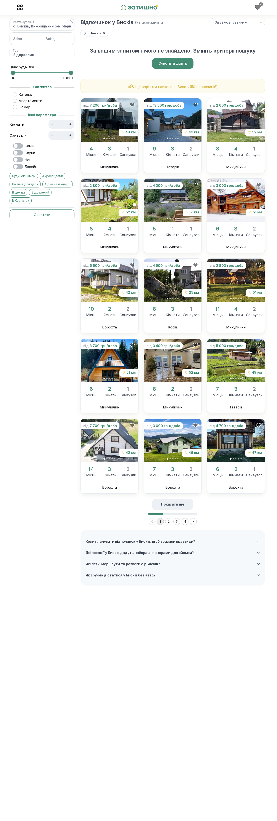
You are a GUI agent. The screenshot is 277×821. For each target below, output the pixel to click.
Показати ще (172, 504)
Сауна (30, 153)
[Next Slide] (132, 120)
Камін (29, 146)
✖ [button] (104, 33)
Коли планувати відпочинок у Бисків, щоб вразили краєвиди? (140, 541)
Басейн (31, 167)
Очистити (42, 215)
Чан (28, 160)
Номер (24, 107)
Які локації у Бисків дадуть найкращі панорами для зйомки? (140, 553)
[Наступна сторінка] (193, 521)
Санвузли (18, 135)
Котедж (25, 94)
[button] (71, 21)
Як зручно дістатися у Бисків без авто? (121, 575)
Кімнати (17, 124)
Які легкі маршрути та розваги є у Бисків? (123, 564)
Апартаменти (30, 101)
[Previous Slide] (87, 120)
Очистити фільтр (172, 63)
